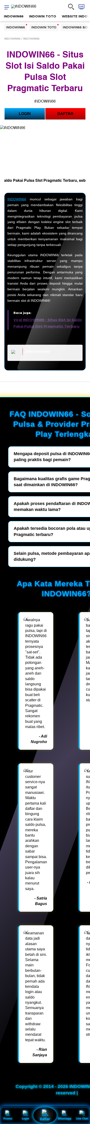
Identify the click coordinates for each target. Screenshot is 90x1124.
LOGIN (25, 114)
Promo (7, 1118)
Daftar (45, 1119)
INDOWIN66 (13, 16)
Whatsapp (64, 1118)
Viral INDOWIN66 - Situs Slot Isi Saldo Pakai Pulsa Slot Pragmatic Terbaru (47, 323)
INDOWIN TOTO (42, 16)
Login (25, 1118)
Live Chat (82, 1118)
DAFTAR (65, 114)
